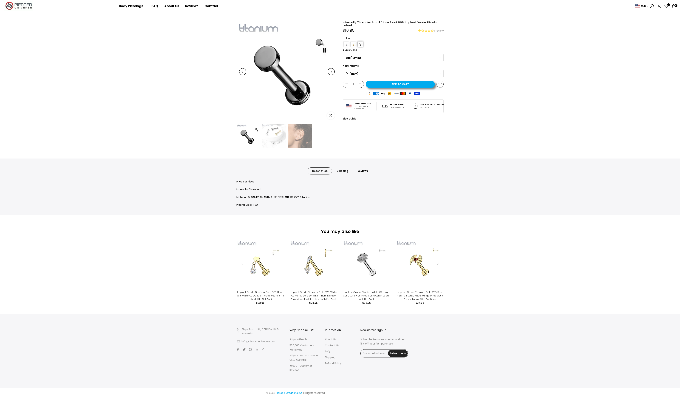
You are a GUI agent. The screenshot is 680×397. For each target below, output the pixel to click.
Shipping (342, 171)
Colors (346, 38)
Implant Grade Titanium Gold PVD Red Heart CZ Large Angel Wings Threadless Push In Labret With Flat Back (420, 295)
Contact (211, 6)
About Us (171, 6)
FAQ (154, 6)
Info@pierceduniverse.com (258, 341)
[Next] (331, 71)
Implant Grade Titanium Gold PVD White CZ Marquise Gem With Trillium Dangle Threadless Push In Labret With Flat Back (313, 295)
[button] (426, 31)
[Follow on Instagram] (250, 349)
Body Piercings (131, 6)
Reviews (191, 6)
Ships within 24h (299, 339)
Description (320, 171)
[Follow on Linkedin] (257, 349)
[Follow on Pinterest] (263, 349)
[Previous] (242, 71)
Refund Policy (333, 363)
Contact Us (332, 345)
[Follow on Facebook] (237, 349)
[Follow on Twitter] (244, 349)
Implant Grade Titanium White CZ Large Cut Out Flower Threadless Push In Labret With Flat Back (366, 295)
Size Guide (349, 118)
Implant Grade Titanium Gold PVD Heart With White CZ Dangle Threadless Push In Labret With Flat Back (260, 295)
